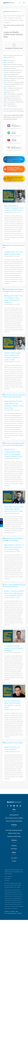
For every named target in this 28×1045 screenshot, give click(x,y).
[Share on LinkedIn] (1, 525)
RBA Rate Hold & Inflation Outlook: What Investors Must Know (14, 208)
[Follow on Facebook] (7, 805)
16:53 (5, 88)
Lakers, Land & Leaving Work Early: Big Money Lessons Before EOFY (13, 593)
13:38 (5, 82)
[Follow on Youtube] (14, 805)
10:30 (5, 76)
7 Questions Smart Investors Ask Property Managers (13, 648)
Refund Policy (19, 913)
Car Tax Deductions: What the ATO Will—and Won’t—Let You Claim (12, 704)
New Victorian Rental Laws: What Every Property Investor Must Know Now (13, 404)
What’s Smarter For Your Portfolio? (12, 748)
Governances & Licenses (11, 913)
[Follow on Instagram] (11, 805)
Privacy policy (12, 911)
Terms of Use (7, 911)
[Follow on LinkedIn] (17, 805)
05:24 (5, 64)
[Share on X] (1, 522)
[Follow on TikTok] (20, 805)
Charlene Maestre (9, 256)
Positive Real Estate (10, 212)
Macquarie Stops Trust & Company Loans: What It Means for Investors (13, 299)
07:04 (5, 70)
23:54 (5, 106)
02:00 (5, 62)
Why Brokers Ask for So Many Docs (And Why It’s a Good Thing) (14, 547)
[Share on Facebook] (1, 519)
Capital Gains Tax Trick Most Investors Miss (13, 253)
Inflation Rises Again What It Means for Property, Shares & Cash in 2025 (12, 356)
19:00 (5, 94)
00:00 (5, 60)
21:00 (5, 100)
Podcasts (13, 25)
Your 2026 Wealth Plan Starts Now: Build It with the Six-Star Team (13, 508)
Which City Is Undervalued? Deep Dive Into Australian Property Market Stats (13, 453)
